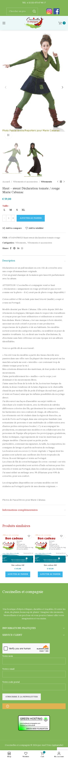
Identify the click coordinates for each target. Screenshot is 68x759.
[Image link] (49, 11)
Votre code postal (11, 682)
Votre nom (7, 656)
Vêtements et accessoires (25, 182)
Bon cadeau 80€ (50, 565)
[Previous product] (57, 181)
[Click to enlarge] (8, 135)
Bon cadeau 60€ (17, 565)
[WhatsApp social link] (22, 248)
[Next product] (64, 181)
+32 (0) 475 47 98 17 (36, 3)
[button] (17, 574)
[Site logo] (34, 23)
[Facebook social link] (10, 248)
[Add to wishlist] (29, 536)
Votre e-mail (8, 669)
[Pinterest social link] (14, 248)
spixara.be (57, 745)
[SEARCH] (34, 11)
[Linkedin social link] (18, 248)
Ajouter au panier (31, 218)
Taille (5, 206)
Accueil (6, 182)
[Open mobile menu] (4, 23)
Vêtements (46, 182)
